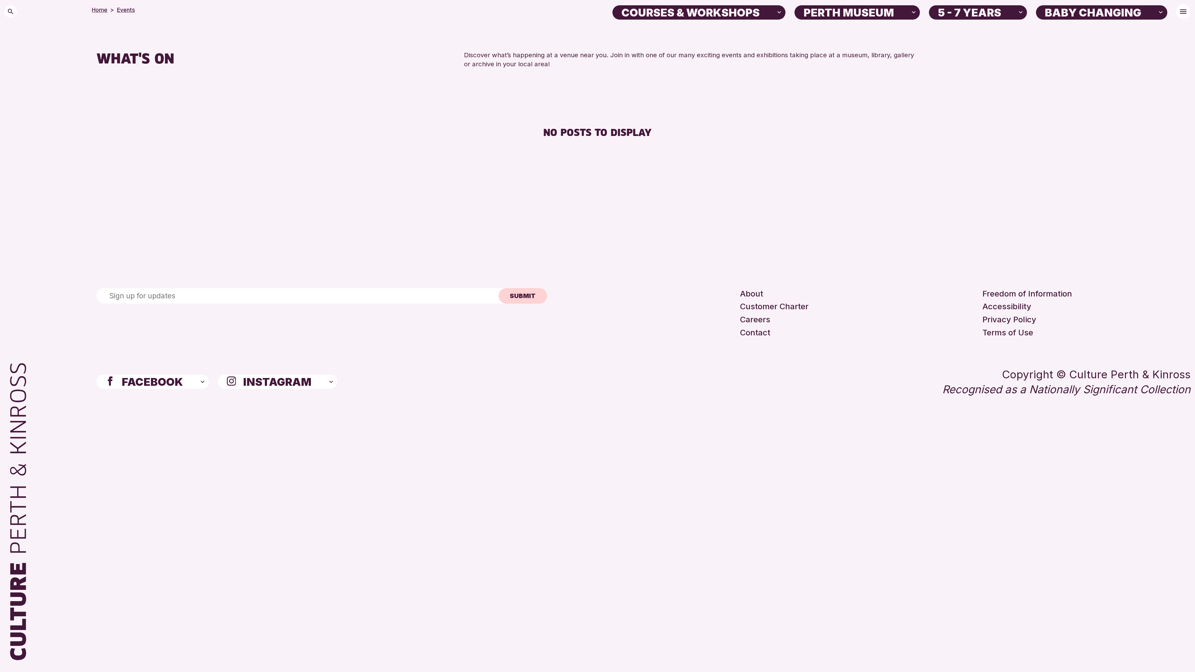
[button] (779, 11)
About (751, 293)
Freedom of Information (1027, 293)
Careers (755, 319)
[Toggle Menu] (1183, 11)
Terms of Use (1007, 332)
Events (126, 10)
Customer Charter (774, 306)
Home (99, 10)
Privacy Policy (1009, 319)
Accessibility (1006, 306)
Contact (755, 332)
